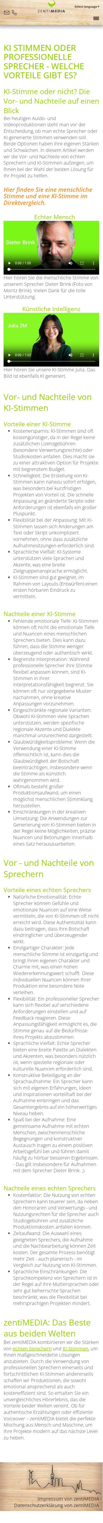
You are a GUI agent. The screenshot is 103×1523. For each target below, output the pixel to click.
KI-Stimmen (75, 1348)
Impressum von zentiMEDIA (68, 1499)
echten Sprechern (32, 1348)
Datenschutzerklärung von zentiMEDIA (56, 1505)
